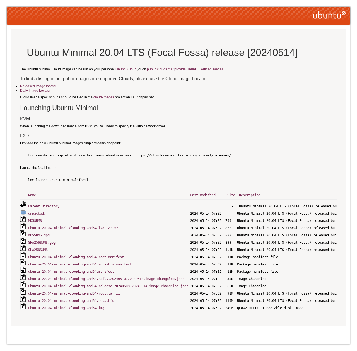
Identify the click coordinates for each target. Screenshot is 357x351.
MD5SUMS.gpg (39, 235)
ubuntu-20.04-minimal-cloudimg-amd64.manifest (71, 272)
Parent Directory (43, 206)
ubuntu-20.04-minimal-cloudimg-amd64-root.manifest (76, 257)
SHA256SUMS (38, 250)
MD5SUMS (35, 221)
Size (231, 195)
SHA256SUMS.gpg (42, 243)
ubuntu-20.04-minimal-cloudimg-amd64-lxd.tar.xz (73, 228)
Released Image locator (38, 86)
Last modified (203, 195)
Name (32, 195)
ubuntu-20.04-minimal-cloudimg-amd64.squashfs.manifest (80, 264)
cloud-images (103, 97)
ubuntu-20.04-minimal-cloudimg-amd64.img (66, 308)
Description (249, 195)
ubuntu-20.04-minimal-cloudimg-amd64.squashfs (71, 301)
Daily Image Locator (35, 91)
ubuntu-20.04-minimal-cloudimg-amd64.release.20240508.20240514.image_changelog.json (108, 286)
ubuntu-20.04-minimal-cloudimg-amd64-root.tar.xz (74, 293)
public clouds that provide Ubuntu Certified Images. (185, 69)
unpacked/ (37, 213)
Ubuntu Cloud (126, 69)
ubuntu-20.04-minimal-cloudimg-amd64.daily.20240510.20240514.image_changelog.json (106, 279)
